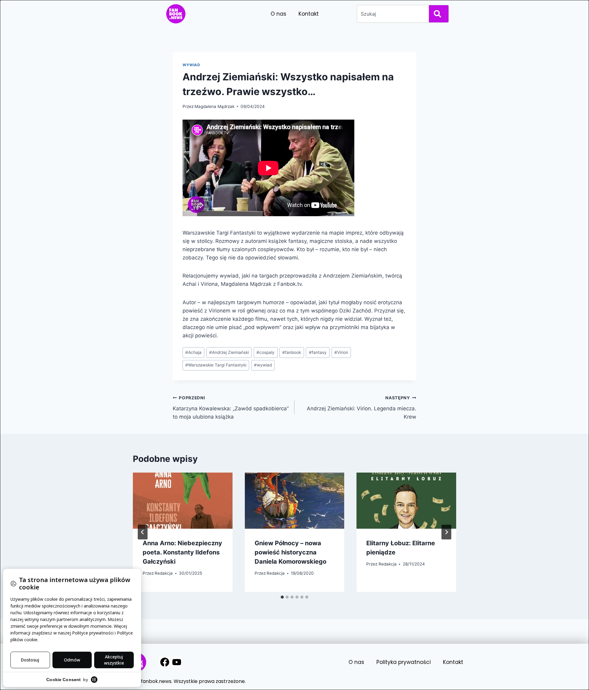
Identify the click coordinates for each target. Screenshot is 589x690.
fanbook (291, 352)
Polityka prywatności (403, 662)
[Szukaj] (438, 13)
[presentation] (183, 501)
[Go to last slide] (143, 532)
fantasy (318, 352)
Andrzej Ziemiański (229, 352)
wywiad (263, 364)
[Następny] (446, 532)
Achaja (193, 352)
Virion (341, 352)
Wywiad (191, 65)
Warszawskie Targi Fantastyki (215, 364)
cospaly (265, 352)
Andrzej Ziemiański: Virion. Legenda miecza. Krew (361, 407)
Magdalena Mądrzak (214, 106)
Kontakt (308, 13)
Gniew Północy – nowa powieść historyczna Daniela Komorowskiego (290, 552)
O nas (278, 13)
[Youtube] (176, 662)
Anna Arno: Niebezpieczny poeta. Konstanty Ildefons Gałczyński (182, 552)
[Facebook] (165, 662)
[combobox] (391, 13)
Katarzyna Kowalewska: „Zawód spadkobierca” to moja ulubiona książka (231, 407)
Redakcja (164, 573)
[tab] (282, 597)
